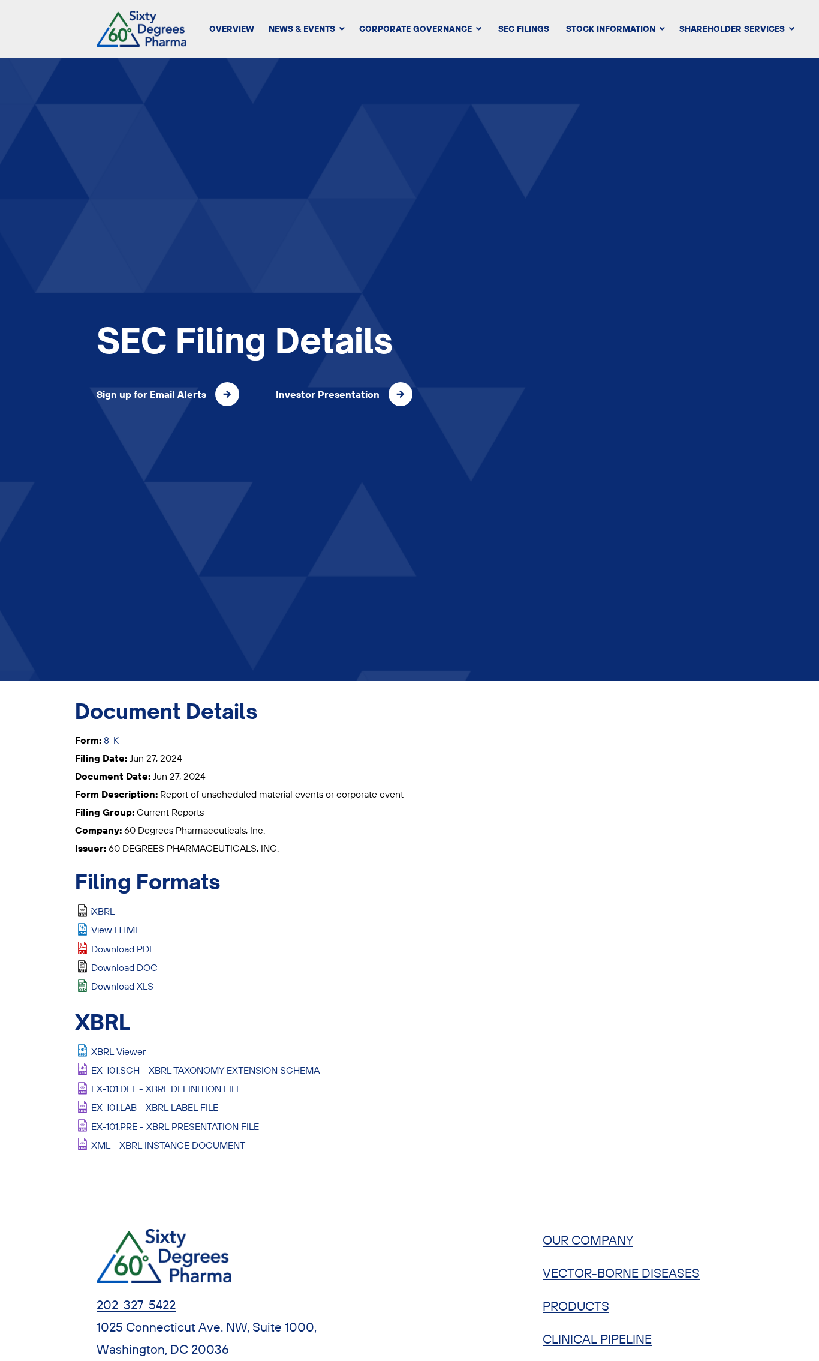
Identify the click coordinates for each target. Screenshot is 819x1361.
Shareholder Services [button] (732, 28)
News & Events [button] (302, 28)
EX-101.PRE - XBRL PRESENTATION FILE (175, 1126)
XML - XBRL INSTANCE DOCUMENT (168, 1145)
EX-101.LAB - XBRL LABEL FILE (154, 1107)
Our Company (588, 1240)
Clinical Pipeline (597, 1339)
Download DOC (124, 967)
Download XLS (122, 986)
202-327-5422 (136, 1304)
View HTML (115, 930)
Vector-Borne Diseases (621, 1273)
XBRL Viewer (118, 1051)
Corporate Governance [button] (415, 28)
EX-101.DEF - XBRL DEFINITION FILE (166, 1089)
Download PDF (123, 949)
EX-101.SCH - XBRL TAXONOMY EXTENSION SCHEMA (205, 1070)
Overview (231, 28)
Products (576, 1306)
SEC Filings (523, 28)
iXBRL (102, 911)
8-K (111, 740)
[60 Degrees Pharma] (128, 29)
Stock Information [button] (610, 28)
